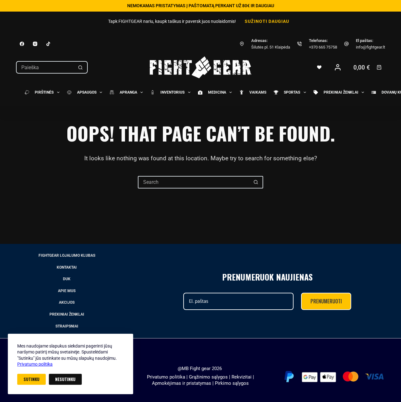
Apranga (128, 92)
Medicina (217, 92)
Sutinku (31, 379)
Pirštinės (44, 92)
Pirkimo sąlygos (232, 383)
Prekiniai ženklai (341, 92)
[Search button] (80, 67)
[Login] (338, 67)
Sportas (292, 92)
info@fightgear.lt (370, 47)
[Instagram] (35, 44)
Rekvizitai (242, 377)
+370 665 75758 (323, 47)
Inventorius (172, 92)
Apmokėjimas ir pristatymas (181, 383)
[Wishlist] (319, 67)
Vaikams (257, 92)
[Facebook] (22, 44)
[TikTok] (48, 44)
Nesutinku (65, 379)
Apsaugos (86, 92)
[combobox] (45, 67)
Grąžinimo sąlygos (208, 377)
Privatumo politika (35, 364)
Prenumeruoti (326, 301)
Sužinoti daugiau (267, 21)
